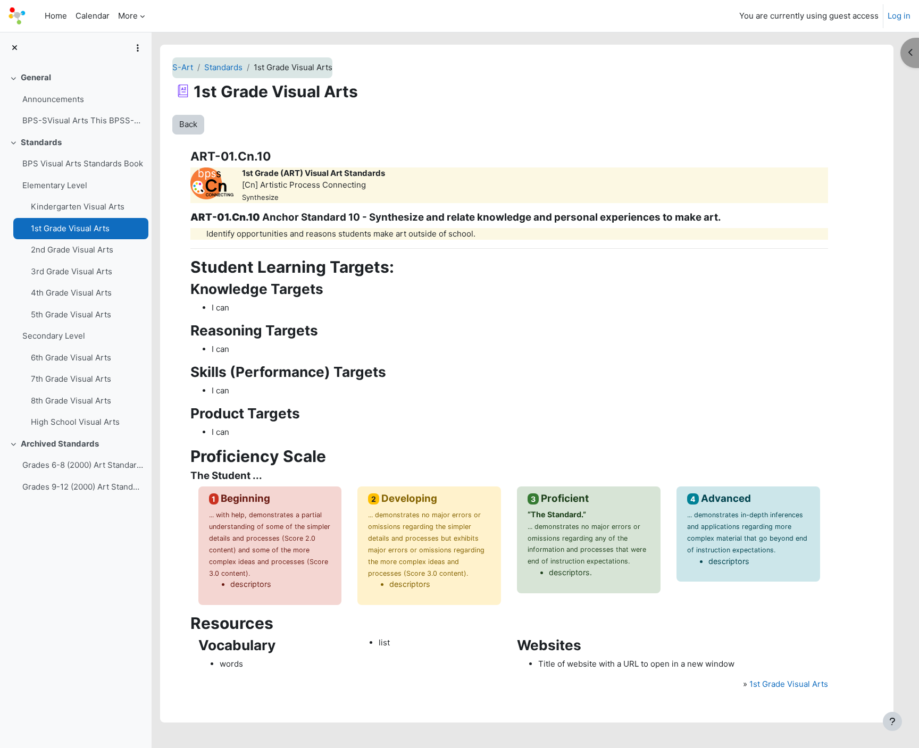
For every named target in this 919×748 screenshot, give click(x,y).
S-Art (182, 67)
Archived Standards (60, 444)
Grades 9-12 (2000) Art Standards (82, 487)
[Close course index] (15, 48)
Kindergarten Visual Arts (77, 206)
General (36, 77)
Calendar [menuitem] (93, 16)
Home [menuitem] (56, 16)
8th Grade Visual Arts (71, 401)
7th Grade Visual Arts (71, 379)
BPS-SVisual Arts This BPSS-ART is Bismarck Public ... (82, 120)
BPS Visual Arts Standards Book (82, 163)
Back (188, 124)
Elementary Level (54, 185)
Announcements (53, 99)
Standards (41, 142)
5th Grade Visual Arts (71, 314)
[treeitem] (75, 99)
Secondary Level (53, 336)
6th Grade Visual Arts (71, 357)
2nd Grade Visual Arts (72, 250)
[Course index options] (137, 47)
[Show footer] (892, 721)
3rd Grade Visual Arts (71, 271)
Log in (899, 16)
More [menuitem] (128, 16)
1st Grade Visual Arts (70, 228)
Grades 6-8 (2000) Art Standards (82, 465)
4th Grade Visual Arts (71, 293)
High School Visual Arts (75, 422)
